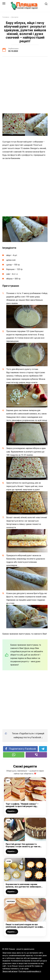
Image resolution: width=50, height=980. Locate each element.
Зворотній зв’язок (9, 971)
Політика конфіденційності (30, 971)
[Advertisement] (25, 85)
